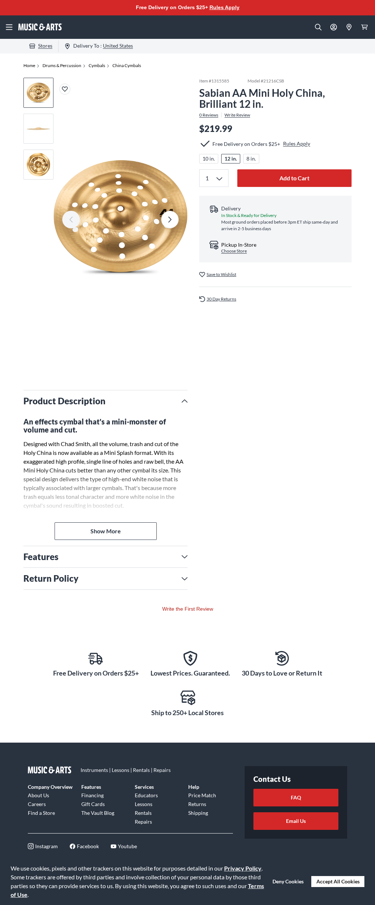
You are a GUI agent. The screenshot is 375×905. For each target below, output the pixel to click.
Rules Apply (224, 7)
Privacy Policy (242, 868)
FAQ (296, 797)
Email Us (296, 821)
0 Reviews (208, 115)
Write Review (237, 115)
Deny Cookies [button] (288, 881)
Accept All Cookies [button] (338, 881)
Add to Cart (294, 177)
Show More (105, 530)
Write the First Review (187, 609)
